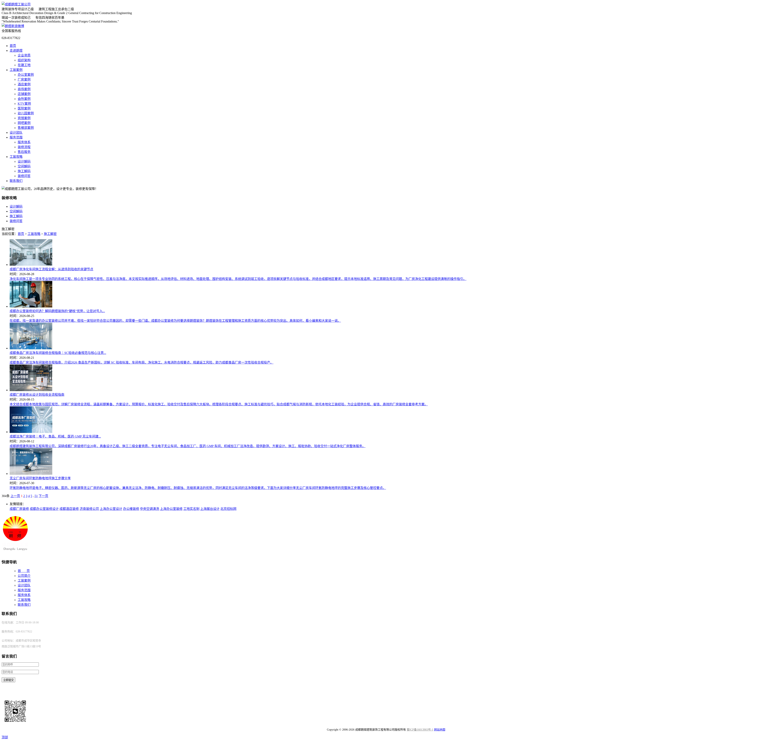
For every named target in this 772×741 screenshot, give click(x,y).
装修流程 (24, 147)
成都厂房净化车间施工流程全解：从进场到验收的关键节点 (51, 269)
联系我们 (16, 180)
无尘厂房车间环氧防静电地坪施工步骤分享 (40, 478)
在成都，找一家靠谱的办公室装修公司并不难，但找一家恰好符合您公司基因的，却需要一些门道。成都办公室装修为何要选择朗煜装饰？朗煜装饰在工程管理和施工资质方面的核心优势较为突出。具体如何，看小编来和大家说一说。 (175, 320)
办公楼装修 (131, 508)
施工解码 (24, 171)
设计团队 (16, 132)
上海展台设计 (210, 508)
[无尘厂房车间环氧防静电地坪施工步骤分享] (31, 473)
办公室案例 (26, 74)
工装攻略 (16, 156)
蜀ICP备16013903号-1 (420, 729)
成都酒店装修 (69, 508)
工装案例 (16, 70)
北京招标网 (228, 508)
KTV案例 (24, 103)
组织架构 (24, 60)
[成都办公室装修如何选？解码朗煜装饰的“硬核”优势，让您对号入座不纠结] (31, 306)
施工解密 (50, 234)
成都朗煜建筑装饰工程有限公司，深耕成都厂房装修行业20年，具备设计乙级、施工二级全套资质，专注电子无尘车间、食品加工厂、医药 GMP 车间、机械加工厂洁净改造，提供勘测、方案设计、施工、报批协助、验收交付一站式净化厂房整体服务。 (187, 446)
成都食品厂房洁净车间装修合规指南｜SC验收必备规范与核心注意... (58, 353)
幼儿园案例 (26, 113)
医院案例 (24, 108)
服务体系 (24, 142)
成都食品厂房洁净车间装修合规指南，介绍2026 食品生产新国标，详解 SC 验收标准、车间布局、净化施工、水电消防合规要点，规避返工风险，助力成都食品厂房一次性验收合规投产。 (141, 362)
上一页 (15, 496)
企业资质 (24, 55)
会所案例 (24, 98)
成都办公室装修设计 (44, 508)
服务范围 (16, 137)
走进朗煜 (16, 50)
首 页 (24, 571)
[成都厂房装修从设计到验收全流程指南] (31, 390)
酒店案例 (24, 84)
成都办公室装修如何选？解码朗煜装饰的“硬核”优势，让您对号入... (57, 311)
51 (36, 496)
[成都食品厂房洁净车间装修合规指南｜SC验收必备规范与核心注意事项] (31, 348)
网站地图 (439, 729)
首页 (13, 45)
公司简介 (24, 575)
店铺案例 (24, 94)
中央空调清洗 (149, 508)
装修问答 (24, 176)
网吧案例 (24, 123)
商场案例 (24, 89)
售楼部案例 (26, 127)
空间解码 (24, 166)
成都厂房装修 (19, 508)
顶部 (5, 737)
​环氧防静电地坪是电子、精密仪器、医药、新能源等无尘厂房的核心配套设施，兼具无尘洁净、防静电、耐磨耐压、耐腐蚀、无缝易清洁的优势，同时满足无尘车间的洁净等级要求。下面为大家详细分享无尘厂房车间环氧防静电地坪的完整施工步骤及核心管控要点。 (198, 488)
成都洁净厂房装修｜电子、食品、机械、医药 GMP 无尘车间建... (55, 436)
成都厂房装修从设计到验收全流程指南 (37, 394)
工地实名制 (191, 508)
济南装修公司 (89, 508)
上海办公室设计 (111, 508)
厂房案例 (24, 79)
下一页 (43, 496)
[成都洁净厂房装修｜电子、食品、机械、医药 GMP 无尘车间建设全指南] (31, 432)
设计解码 (24, 161)
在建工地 (24, 65)
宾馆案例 (24, 118)
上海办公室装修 (171, 508)
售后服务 (24, 152)
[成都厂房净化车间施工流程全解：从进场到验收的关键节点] (31, 264)
